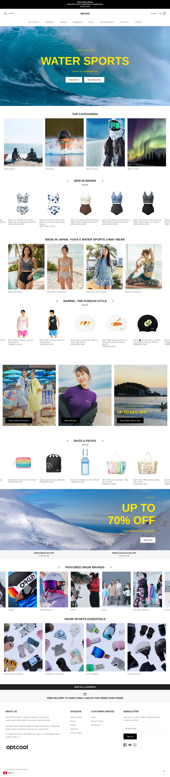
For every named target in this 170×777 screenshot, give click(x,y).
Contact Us (96, 725)
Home (72, 721)
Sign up (130, 736)
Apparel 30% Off (122, 534)
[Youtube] (129, 744)
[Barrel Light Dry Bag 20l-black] (54, 463)
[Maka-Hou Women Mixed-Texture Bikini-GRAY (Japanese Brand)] (147, 203)
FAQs (93, 717)
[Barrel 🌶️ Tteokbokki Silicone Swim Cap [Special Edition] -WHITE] (116, 323)
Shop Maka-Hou (94, 80)
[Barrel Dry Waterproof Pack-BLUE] (85, 463)
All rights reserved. (22, 769)
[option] (85, 66)
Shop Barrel (74, 80)
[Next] (164, 519)
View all (85, 185)
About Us (74, 729)
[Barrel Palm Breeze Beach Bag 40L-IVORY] (147, 463)
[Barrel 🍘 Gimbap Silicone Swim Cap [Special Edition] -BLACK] (147, 323)
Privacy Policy (76, 733)
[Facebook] (125, 744)
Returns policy (97, 721)
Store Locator (76, 717)
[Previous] (5, 519)
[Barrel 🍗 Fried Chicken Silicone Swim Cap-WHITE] (85, 323)
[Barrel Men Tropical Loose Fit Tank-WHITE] (22, 323)
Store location (85, 6)
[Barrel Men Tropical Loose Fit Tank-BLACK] (54, 323)
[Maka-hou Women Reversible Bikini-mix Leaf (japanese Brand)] (22, 203)
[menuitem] (34, 22)
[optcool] (85, 13)
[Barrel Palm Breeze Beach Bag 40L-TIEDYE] (116, 463)
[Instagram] (134, 744)
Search (73, 725)
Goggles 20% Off (145, 534)
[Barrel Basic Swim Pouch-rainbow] (22, 463)
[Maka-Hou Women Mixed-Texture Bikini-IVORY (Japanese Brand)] (85, 203)
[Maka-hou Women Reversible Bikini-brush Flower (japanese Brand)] (54, 203)
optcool (12, 769)
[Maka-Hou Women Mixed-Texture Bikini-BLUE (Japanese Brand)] (116, 203)
